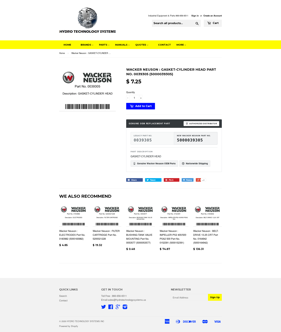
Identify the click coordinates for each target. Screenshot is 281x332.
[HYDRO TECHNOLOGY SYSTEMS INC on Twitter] (103, 307)
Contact (63, 300)
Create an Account (212, 15)
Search (63, 295)
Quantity (130, 92)
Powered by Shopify (68, 326)
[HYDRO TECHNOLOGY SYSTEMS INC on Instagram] (125, 307)
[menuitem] (65, 44)
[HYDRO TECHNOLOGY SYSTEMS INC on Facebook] (110, 307)
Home (62, 53)
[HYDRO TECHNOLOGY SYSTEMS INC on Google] (117, 307)
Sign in (195, 15)
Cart (215, 23)
